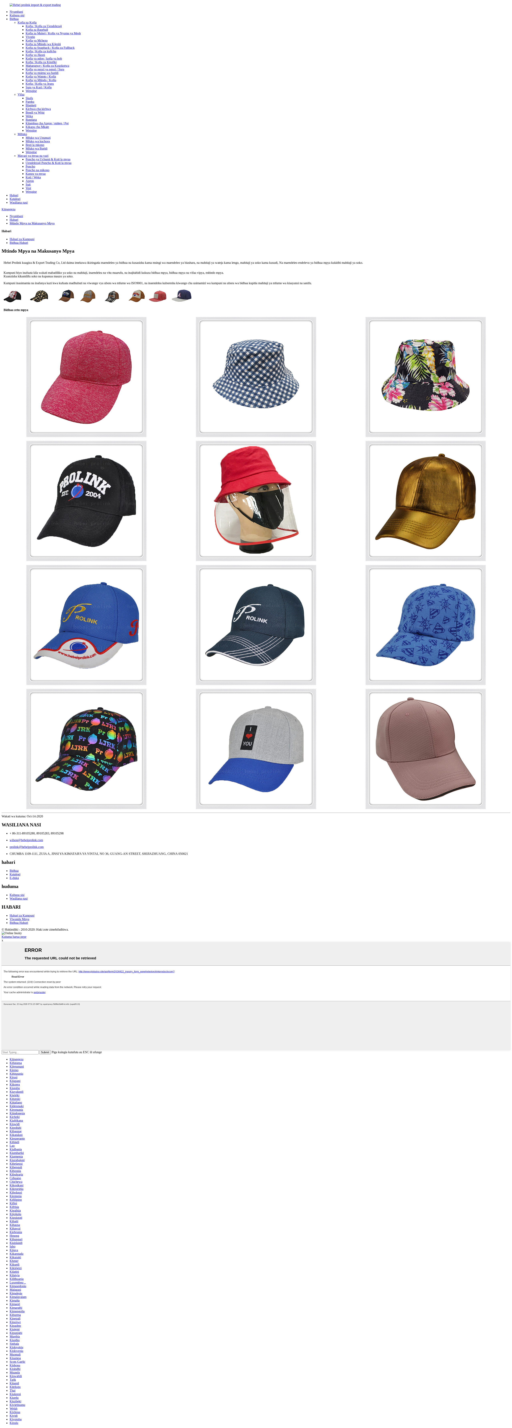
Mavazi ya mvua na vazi (33, 155)
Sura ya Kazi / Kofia (39, 87)
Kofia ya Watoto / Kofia (41, 76)
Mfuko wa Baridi (36, 148)
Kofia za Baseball (37, 29)
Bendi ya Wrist (35, 112)
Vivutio (30, 37)
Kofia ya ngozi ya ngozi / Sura (45, 69)
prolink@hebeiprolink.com (27, 847)
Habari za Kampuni (22, 239)
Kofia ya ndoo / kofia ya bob (44, 58)
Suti (28, 184)
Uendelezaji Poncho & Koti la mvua (48, 163)
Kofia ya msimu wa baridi (42, 73)
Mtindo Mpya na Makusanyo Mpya (32, 223)
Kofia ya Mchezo (37, 40)
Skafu (29, 98)
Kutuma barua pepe (14, 936)
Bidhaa (14, 19)
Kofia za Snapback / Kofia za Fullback (50, 47)
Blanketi (31, 105)
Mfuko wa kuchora (38, 141)
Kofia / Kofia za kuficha (41, 51)
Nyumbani (16, 11)
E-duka (14, 878)
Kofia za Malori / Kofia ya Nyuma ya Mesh (53, 33)
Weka (29, 116)
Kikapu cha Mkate (37, 127)
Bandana (31, 119)
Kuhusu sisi (17, 15)
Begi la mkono (35, 145)
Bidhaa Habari (19, 242)
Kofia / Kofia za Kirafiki (41, 62)
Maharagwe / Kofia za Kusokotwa (47, 65)
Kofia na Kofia (27, 22)
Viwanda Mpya (19, 919)
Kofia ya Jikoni (35, 55)
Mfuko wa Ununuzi (38, 137)
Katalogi (15, 199)
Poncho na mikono (37, 170)
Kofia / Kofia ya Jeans (40, 83)
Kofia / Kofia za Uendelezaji (44, 26)
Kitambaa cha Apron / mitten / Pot (47, 123)
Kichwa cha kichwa (38, 109)
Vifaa (21, 94)
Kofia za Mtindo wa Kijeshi (43, 44)
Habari (14, 195)
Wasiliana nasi (19, 202)
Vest (28, 188)
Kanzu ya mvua (36, 173)
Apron (30, 181)
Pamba (30, 101)
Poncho (30, 166)
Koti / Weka (33, 177)
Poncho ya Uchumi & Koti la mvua (48, 159)
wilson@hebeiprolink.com (26, 840)
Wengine (31, 91)
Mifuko (22, 134)
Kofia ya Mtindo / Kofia (41, 80)
